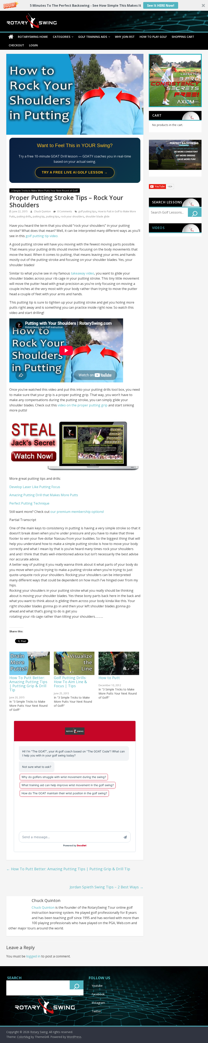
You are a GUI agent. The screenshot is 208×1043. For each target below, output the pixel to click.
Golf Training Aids (92, 37)
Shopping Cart (183, 37)
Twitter (96, 1011)
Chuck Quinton (42, 211)
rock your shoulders (72, 216)
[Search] (195, 212)
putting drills (24, 216)
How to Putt (109, 677)
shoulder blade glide (97, 216)
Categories (61, 37)
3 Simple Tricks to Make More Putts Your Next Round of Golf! (44, 190)
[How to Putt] (119, 663)
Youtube (97, 986)
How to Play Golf (153, 37)
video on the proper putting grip (82, 405)
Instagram (98, 1003)
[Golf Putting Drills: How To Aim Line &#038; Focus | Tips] (74, 663)
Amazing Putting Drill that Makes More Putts (43, 495)
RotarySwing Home (33, 37)
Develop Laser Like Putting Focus (34, 487)
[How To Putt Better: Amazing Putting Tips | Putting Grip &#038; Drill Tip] (29, 663)
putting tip (38, 216)
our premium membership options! (77, 511)
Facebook (98, 994)
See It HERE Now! (160, 5)
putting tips (52, 216)
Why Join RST (125, 37)
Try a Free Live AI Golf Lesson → (75, 172)
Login (33, 45)
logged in (33, 956)
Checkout (16, 45)
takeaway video (82, 273)
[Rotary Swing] (10, 37)
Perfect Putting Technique (29, 503)
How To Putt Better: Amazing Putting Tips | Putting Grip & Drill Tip (28, 683)
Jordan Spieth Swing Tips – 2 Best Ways (106, 887)
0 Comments (64, 211)
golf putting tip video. (42, 236)
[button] (104, 5)
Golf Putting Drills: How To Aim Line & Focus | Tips (70, 681)
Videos (158, 228)
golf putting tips (87, 211)
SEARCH (14, 977)
